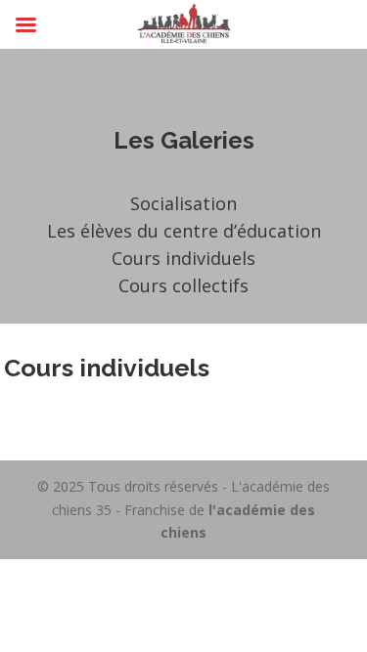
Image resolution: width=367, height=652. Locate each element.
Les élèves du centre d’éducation (184, 230)
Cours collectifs (183, 285)
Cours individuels (183, 258)
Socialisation (183, 203)
